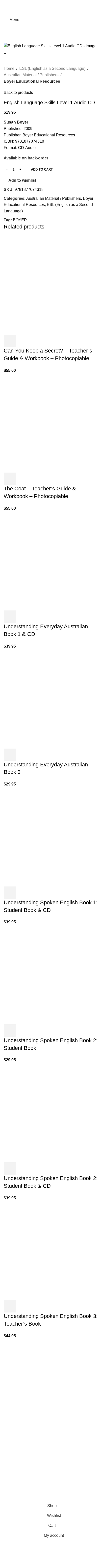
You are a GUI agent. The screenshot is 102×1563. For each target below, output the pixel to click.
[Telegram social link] (63, 3)
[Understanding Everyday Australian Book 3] (41, 699)
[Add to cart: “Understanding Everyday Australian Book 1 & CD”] (10, 616)
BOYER (20, 220)
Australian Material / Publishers (31, 75)
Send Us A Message (21, 1442)
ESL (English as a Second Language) (52, 68)
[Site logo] (51, 19)
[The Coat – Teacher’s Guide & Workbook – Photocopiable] (41, 423)
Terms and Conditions (60, 1498)
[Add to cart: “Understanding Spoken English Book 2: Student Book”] (10, 1030)
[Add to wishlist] (36, 341)
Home (9, 68)
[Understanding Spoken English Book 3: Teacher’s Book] (41, 1250)
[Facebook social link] (39, 3)
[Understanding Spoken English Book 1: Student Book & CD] (41, 836)
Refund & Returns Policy (25, 1476)
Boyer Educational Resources (32, 81)
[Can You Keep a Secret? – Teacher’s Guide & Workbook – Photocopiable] (41, 285)
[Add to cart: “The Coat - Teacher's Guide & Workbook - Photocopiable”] (10, 479)
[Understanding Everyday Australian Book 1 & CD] (41, 561)
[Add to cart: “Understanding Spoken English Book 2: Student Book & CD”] (10, 1168)
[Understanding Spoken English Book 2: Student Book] (41, 974)
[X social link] (45, 3)
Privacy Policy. (32, 1498)
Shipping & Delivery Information (31, 1467)
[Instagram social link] (13, 1389)
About (9, 1458)
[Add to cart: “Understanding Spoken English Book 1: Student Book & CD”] (10, 892)
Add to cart (42, 169)
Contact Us (13, 1485)
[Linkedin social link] (57, 3)
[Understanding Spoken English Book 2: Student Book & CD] (41, 1112)
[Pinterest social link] (51, 3)
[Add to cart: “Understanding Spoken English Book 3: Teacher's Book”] (10, 1306)
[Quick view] (23, 341)
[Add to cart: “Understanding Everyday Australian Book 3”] (10, 755)
